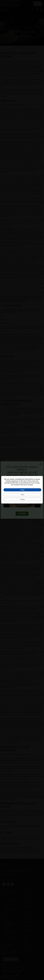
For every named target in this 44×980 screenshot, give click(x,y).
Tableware (28, 931)
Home (27, 902)
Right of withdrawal (11, 900)
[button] (32, 9)
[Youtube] (12, 884)
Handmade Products (11, 938)
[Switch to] (32, 940)
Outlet (27, 936)
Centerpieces (29, 922)
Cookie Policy (9, 905)
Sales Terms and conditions (10, 925)
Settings (22, 499)
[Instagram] (8, 884)
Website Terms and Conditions (11, 932)
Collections (28, 907)
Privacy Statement (10, 910)
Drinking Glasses (30, 926)
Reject (22, 494)
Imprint (7, 914)
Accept (22, 490)
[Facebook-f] (4, 884)
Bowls (27, 917)
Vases (27, 912)
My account (8, 919)
